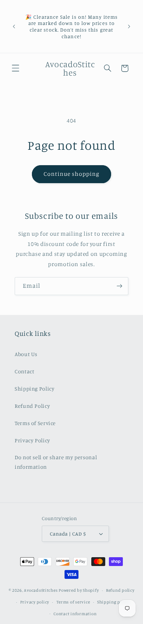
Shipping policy (113, 602)
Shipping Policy (34, 388)
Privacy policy (34, 602)
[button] (15, 68)
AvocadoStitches (41, 590)
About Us (26, 354)
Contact (24, 371)
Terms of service (73, 602)
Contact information (75, 613)
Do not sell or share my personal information (56, 462)
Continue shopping (72, 173)
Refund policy (120, 590)
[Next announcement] (129, 26)
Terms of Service (35, 423)
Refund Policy (32, 406)
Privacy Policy (32, 440)
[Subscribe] (119, 286)
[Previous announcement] (14, 26)
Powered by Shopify (79, 590)
